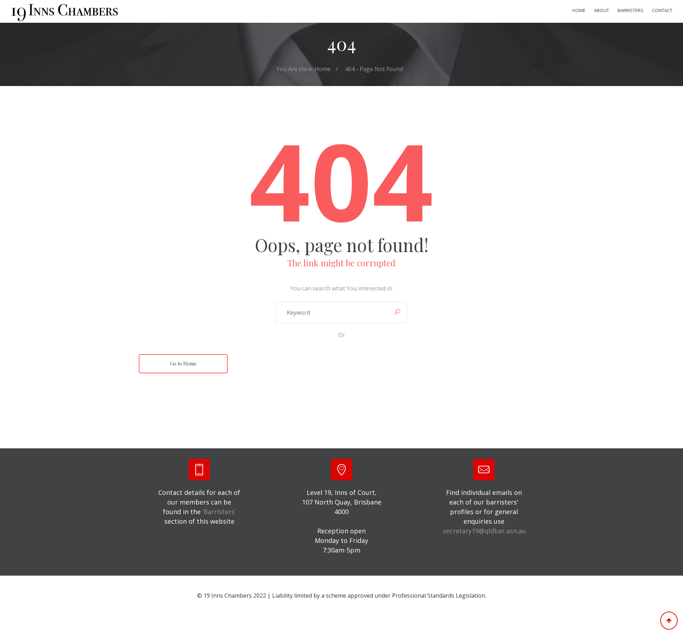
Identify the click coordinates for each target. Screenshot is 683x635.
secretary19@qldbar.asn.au (484, 531)
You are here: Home (303, 69)
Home (579, 10)
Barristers (631, 10)
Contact (662, 10)
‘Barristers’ (218, 511)
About (601, 10)
